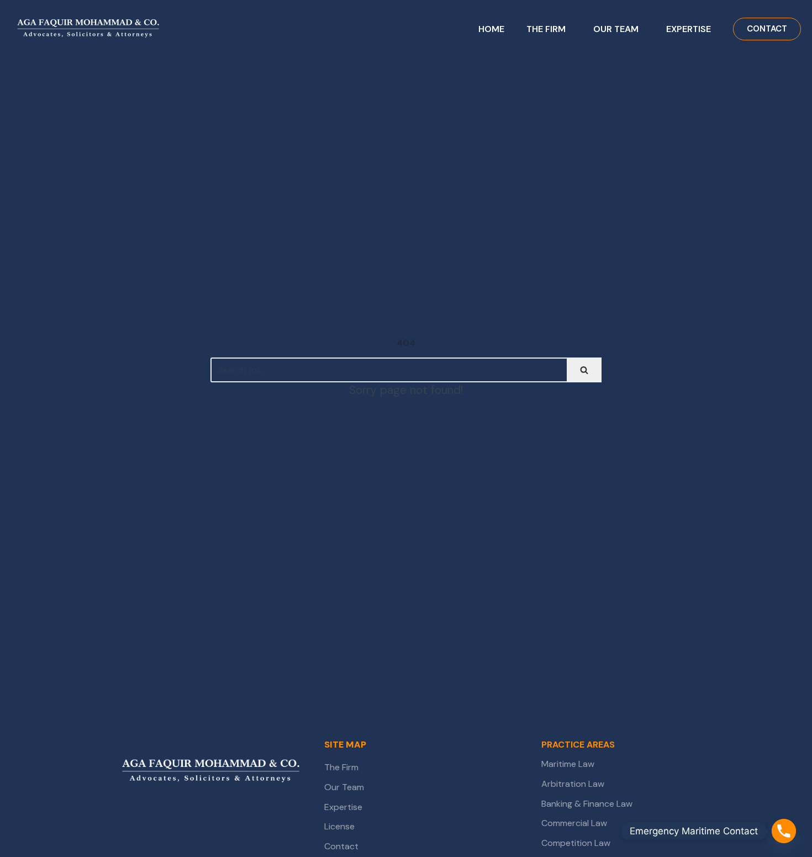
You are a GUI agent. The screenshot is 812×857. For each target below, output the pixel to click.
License (339, 826)
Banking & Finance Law (586, 803)
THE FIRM (546, 29)
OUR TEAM (616, 29)
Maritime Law (569, 764)
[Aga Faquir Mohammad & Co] (211, 772)
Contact (341, 846)
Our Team (344, 787)
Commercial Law (574, 823)
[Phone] (784, 831)
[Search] (584, 369)
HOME (491, 29)
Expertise (343, 807)
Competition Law (575, 843)
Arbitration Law (572, 784)
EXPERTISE (688, 29)
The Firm (341, 767)
